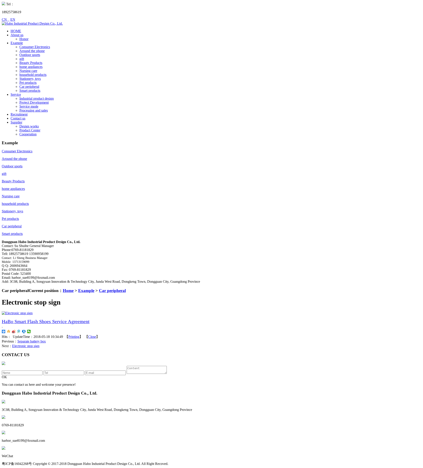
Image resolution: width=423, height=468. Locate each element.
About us (17, 35)
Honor (23, 39)
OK (4, 377)
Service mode (28, 106)
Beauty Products (30, 63)
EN (12, 19)
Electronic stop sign (25, 346)
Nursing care (28, 71)
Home (68, 290)
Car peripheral (29, 86)
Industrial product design (36, 98)
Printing (73, 337)
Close (92, 337)
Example (17, 43)
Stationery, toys (30, 78)
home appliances (31, 67)
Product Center (29, 130)
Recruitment (19, 114)
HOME (16, 31)
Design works (29, 126)
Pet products (28, 82)
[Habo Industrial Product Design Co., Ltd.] (32, 23)
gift (21, 59)
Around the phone (32, 51)
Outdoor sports (29, 55)
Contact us (18, 118)
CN (5, 19)
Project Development (34, 102)
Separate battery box (31, 341)
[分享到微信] (29, 331)
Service (16, 94)
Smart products (29, 90)
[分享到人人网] (24, 331)
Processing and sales (33, 110)
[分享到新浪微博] (14, 331)
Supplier (16, 122)
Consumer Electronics (34, 47)
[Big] (17, 313)
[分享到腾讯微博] (19, 331)
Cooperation (28, 134)
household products (32, 75)
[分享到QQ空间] (9, 331)
